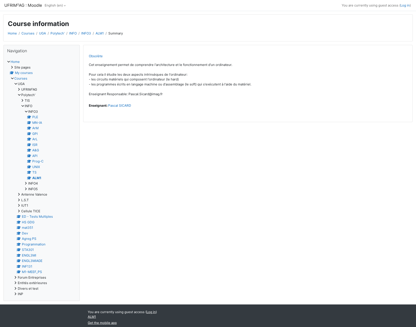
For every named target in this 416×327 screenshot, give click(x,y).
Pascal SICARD (119, 105)
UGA (42, 33)
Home (12, 33)
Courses (27, 33)
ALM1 (100, 33)
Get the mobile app (102, 323)
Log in (405, 5)
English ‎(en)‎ (54, 5)
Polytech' (57, 33)
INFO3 (86, 33)
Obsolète (96, 56)
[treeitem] (41, 178)
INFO (73, 33)
